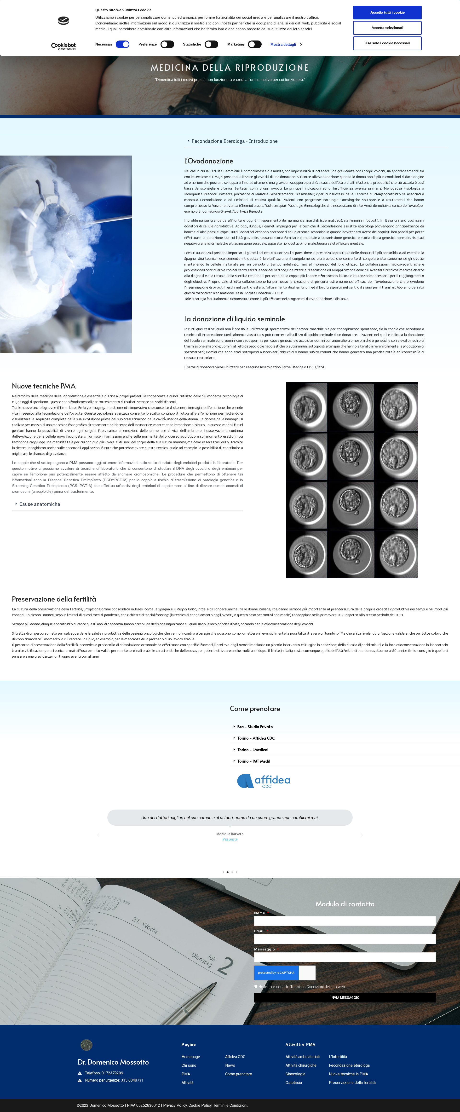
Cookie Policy (200, 1105)
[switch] (167, 44)
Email (260, 931)
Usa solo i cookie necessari (387, 43)
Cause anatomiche (39, 504)
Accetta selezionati (387, 28)
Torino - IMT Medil (253, 761)
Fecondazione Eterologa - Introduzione (235, 141)
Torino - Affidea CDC (256, 738)
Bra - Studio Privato (255, 726)
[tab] (316, 141)
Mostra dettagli (283, 44)
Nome (260, 913)
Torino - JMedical (252, 749)
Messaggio (265, 949)
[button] (223, 872)
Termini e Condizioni (230, 1105)
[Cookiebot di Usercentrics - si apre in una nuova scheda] (64, 46)
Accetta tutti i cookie (387, 12)
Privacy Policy (174, 1105)
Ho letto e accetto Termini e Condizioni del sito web (302, 987)
